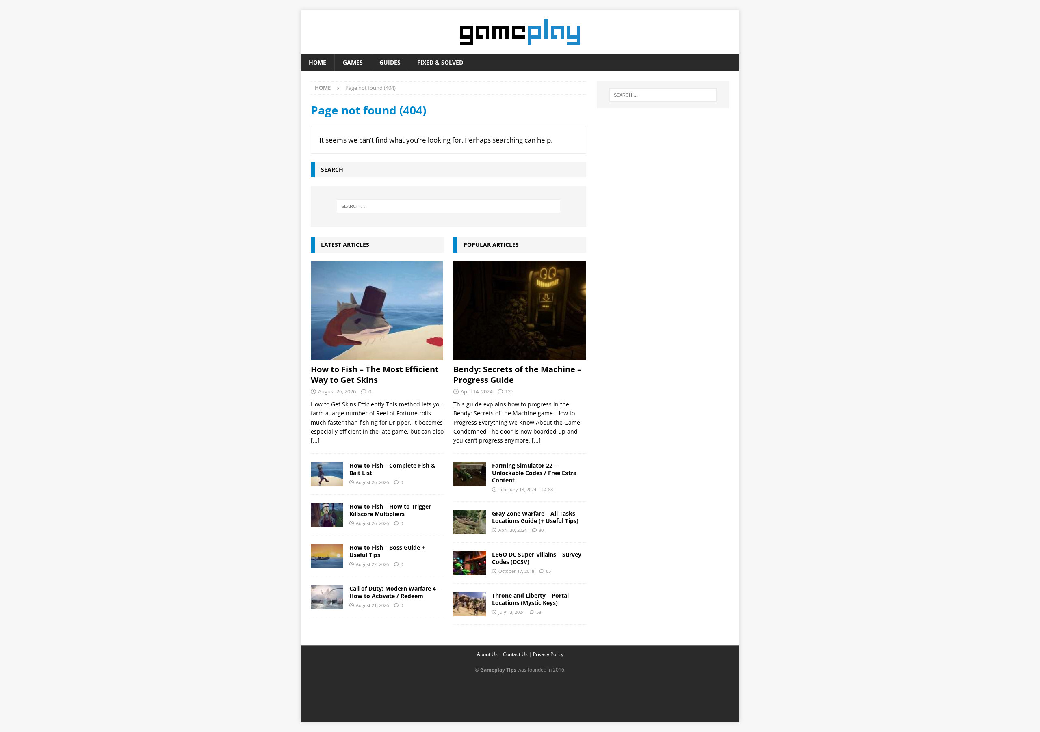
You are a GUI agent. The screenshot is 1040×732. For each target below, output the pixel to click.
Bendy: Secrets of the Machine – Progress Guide (517, 374)
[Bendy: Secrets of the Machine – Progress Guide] (519, 310)
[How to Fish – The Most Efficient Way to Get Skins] (377, 310)
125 (509, 391)
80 (541, 530)
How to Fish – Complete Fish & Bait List (392, 469)
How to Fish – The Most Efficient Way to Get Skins (375, 374)
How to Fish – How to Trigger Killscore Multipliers (390, 510)
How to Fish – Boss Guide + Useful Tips (387, 551)
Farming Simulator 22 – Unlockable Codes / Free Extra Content (534, 473)
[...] (315, 440)
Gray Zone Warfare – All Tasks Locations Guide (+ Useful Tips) (535, 517)
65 (548, 571)
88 (550, 489)
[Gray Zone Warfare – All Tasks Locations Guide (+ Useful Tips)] (469, 522)
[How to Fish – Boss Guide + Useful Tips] (327, 556)
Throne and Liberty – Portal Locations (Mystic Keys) (530, 599)
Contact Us (515, 654)
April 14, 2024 (476, 391)
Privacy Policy (548, 654)
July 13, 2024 (511, 612)
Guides (390, 62)
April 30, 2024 (512, 530)
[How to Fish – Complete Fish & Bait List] (327, 474)
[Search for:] (448, 206)
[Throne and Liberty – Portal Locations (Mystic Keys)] (469, 604)
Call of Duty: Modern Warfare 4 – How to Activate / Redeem (394, 592)
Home (317, 62)
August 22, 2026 (372, 564)
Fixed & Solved (440, 62)
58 (538, 612)
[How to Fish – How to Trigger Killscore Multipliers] (327, 515)
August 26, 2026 (337, 391)
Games (353, 62)
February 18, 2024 (517, 489)
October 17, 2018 (516, 571)
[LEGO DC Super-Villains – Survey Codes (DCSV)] (469, 563)
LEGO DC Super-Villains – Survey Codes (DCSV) (536, 558)
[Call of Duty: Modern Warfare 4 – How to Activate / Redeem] (327, 597)
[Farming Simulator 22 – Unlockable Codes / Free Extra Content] (469, 474)
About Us (487, 654)
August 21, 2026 (372, 605)
